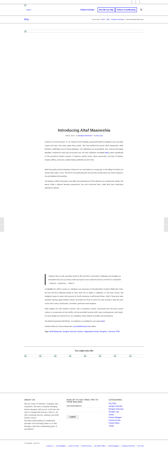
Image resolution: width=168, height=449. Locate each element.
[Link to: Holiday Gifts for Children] (106, 359)
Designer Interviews (85, 136)
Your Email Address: (74, 406)
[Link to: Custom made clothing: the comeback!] (136, 366)
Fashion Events (115, 420)
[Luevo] (27, 10)
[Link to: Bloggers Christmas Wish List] (76, 361)
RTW (118, 331)
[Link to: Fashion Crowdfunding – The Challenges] (91, 361)
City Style (112, 403)
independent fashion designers (95, 331)
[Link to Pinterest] (142, 2)
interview (111, 331)
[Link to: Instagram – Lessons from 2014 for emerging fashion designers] (31, 361)
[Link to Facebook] (134, 2)
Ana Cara (99, 136)
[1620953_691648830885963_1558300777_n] (84, 77)
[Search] (141, 10)
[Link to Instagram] (138, 2)
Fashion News (114, 423)
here (106, 153)
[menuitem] (87, 10)
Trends (111, 426)
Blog (26, 19)
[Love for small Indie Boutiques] (2, 224)
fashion (80, 331)
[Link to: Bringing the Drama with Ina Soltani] (61, 361)
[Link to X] (130, 2)
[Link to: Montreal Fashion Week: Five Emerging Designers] (46, 365)
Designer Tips (114, 412)
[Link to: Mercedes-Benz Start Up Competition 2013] (121, 365)
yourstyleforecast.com (82, 326)
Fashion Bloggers (115, 417)
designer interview (69, 331)
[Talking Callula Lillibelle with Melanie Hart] (166, 224)
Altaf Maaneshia (55, 331)
